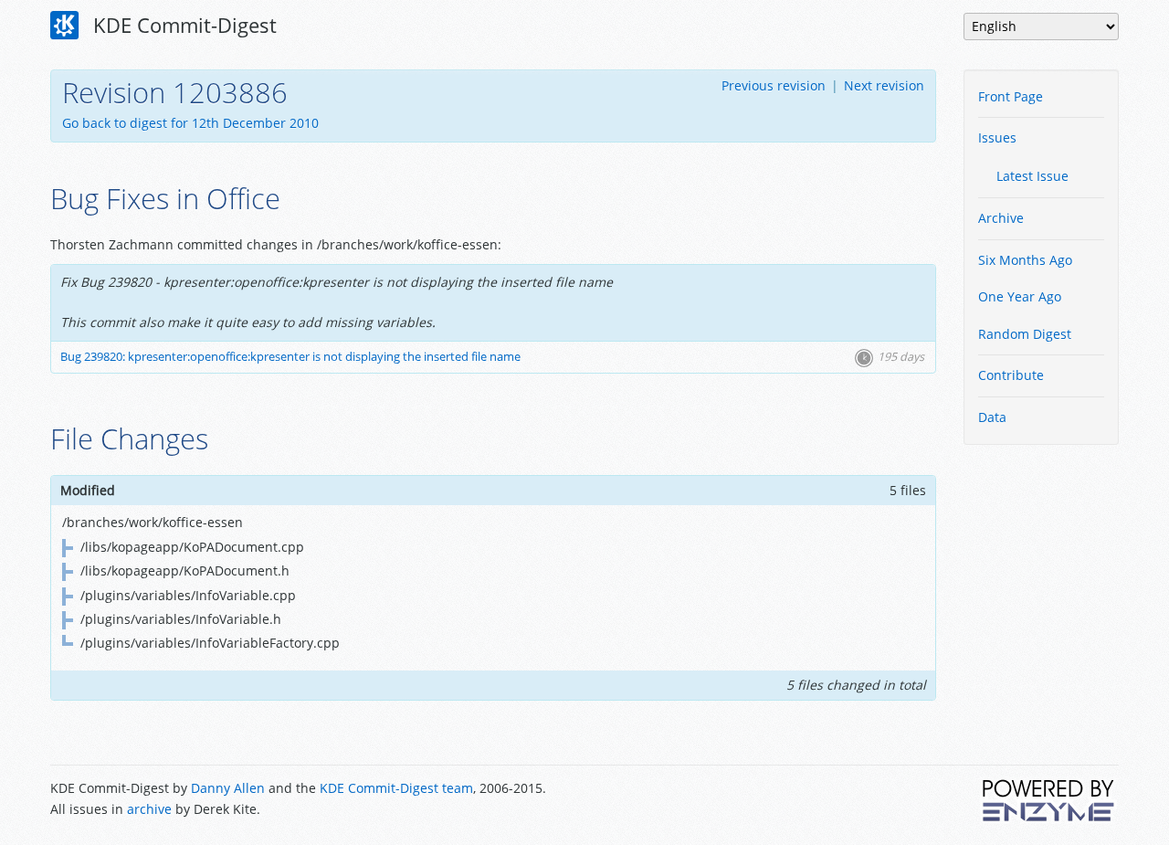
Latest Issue (1032, 176)
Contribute (1011, 375)
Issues (997, 137)
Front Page (1010, 96)
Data (992, 417)
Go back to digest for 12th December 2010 (190, 123)
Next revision (884, 85)
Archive (1001, 218)
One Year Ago (1019, 296)
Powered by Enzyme (1049, 800)
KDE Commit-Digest (182, 24)
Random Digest (1024, 334)
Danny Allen (228, 788)
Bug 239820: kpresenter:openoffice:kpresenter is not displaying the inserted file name (290, 356)
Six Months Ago (1025, 260)
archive (149, 809)
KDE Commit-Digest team (396, 788)
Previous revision (773, 85)
